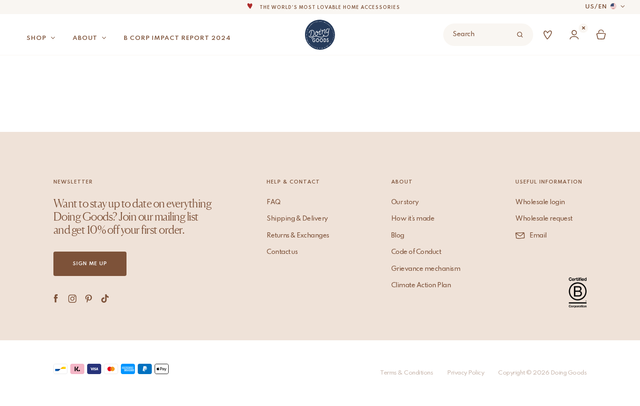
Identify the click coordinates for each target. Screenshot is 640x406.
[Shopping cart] (603, 35)
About (85, 38)
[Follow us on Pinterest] (89, 298)
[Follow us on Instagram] (72, 298)
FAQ (274, 202)
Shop (36, 38)
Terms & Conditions (406, 373)
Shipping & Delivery (297, 218)
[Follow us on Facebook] (56, 298)
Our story (405, 202)
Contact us (282, 252)
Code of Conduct (416, 252)
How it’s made (413, 218)
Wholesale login (540, 202)
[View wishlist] (549, 35)
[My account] (576, 35)
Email (538, 235)
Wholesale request (544, 218)
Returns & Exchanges (298, 235)
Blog (397, 235)
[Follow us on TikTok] (105, 298)
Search (463, 34)
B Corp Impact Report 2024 (177, 38)
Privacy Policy (465, 373)
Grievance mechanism (426, 269)
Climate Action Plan (421, 285)
